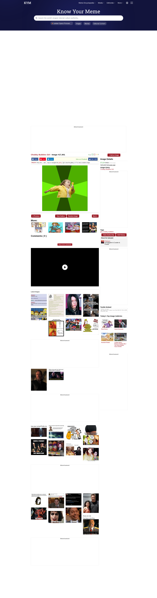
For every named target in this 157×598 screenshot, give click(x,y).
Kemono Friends (105, 342)
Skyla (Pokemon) (118, 329)
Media (100, 3)
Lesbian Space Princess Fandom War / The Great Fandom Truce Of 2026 (120, 344)
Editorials (110, 3)
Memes (87, 24)
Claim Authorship (108, 235)
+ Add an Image (114, 155)
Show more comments (64, 244)
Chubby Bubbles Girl (40, 155)
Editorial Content (99, 24)
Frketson (107, 241)
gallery (60, 162)
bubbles (111, 232)
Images (78, 24)
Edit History (121, 235)
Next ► (95, 216)
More (119, 3)
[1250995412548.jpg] (65, 188)
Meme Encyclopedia (86, 3)
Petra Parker (104, 329)
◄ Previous (36, 216)
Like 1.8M (93, 159)
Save (43, 159)
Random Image (73, 216)
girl (101, 232)
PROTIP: (33, 162)
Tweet (51, 159)
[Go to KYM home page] (27, 3)
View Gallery (61, 216)
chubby (105, 232)
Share (35, 159)
